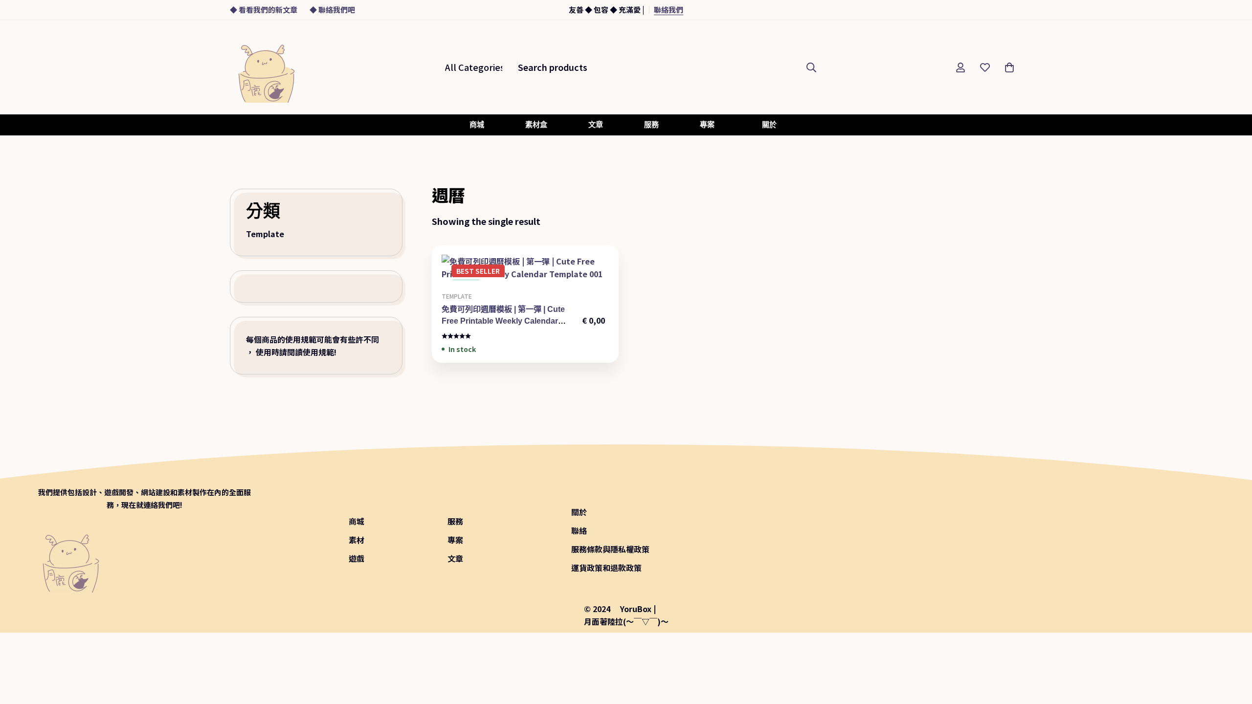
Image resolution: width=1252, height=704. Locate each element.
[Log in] (960, 67)
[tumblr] (972, 539)
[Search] (811, 67)
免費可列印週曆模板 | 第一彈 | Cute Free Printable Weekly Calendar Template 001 (503, 321)
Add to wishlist (525, 276)
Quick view (547, 276)
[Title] (993, 539)
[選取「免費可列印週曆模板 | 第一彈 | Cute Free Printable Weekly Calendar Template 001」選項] (503, 276)
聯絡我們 (668, 9)
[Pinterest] (951, 539)
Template (265, 234)
